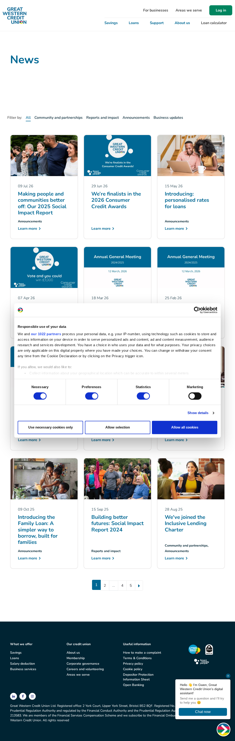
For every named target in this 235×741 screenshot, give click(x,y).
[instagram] (32, 696)
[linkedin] (14, 696)
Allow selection (117, 427)
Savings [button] (111, 22)
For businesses (155, 10)
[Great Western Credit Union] (14, 15)
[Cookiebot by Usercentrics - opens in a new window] (197, 310)
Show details (197, 413)
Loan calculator (214, 22)
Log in (221, 10)
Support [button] (157, 22)
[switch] (91, 396)
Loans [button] (134, 22)
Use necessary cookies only (50, 427)
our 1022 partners (46, 334)
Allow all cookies (184, 427)
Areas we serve (189, 10)
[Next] (139, 586)
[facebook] (23, 696)
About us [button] (182, 22)
